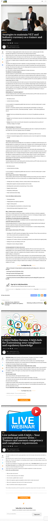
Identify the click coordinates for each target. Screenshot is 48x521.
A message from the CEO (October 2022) (14, 271)
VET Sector (9, 337)
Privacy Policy (36, 289)
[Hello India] (5, 1)
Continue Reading (24, 400)
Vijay (7, 45)
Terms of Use (18, 289)
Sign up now (37, 514)
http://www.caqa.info (26, 387)
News (3, 337)
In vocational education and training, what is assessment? (18, 275)
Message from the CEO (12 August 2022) (14, 273)
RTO (5, 337)
